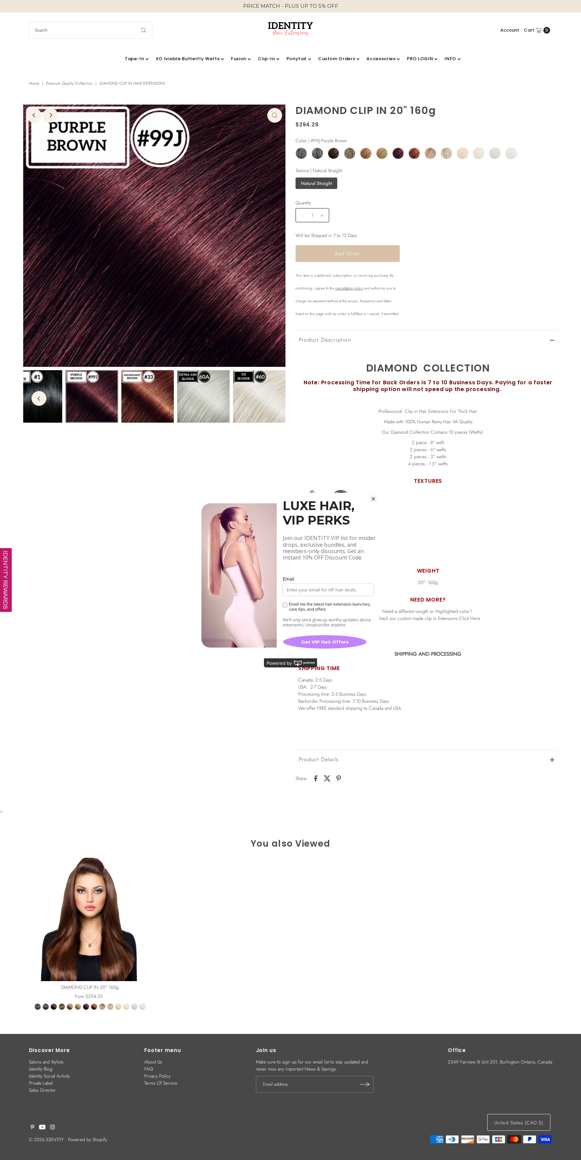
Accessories (380, 58)
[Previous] (34, 115)
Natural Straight (316, 183)
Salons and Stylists (46, 1061)
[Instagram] (52, 1128)
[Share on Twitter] (327, 778)
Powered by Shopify (87, 1139)
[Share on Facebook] (316, 778)
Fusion (238, 58)
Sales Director (42, 1090)
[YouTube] (42, 1128)
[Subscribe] (365, 1084)
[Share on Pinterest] (339, 778)
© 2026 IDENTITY (46, 1139)
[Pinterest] (32, 1128)
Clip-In (266, 58)
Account (509, 30)
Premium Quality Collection (69, 83)
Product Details (318, 759)
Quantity (303, 202)
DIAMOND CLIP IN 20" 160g (90, 987)
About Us (153, 1061)
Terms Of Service (160, 1083)
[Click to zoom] (274, 115)
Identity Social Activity (49, 1076)
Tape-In (134, 58)
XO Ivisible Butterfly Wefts (188, 58)
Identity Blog (40, 1069)
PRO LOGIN (420, 58)
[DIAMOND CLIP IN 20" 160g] (90, 919)
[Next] (50, 115)
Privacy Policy (157, 1076)
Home (34, 83)
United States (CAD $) (518, 1122)
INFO (450, 58)
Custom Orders (336, 58)
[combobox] (90, 30)
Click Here (469, 618)
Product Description (325, 340)
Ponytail (296, 58)
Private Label (41, 1083)
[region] (290, 6)
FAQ (148, 1069)
